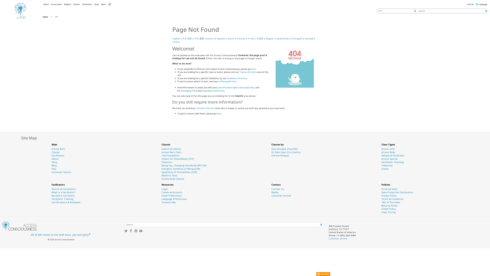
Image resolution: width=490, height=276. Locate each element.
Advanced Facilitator (393, 155)
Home (45, 16)
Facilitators (87, 4)
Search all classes (171, 149)
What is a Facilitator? (63, 192)
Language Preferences (174, 199)
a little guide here (227, 81)
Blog (54, 165)
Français (241, 38)
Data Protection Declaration (397, 192)
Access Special (389, 159)
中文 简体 (187, 38)
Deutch (210, 38)
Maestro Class (169, 175)
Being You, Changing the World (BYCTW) (184, 165)
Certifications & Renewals (66, 202)
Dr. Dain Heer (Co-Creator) (286, 152)
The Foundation (170, 155)
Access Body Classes (173, 178)
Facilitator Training (62, 199)
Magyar (270, 38)
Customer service (338, 238)
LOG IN (470, 4)
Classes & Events (248, 72)
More (103, 4)
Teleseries (387, 165)
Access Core (388, 149)
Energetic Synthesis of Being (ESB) (181, 169)
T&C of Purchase (390, 202)
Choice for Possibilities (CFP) (178, 159)
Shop (96, 4)
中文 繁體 (199, 38)
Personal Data (389, 189)
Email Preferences (172, 195)
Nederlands (283, 38)
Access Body (388, 152)
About (46, 4)
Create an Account (172, 192)
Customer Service (204, 108)
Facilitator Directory (237, 78)
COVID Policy (388, 209)
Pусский (309, 38)
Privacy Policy (389, 195)
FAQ (54, 169)
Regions (67, 4)
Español (221, 38)
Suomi (231, 38)
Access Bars (56, 4)
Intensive (167, 162)
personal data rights (228, 87)
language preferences (213, 90)
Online (385, 169)
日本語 (259, 38)
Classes (76, 4)
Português (296, 38)
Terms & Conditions (392, 199)
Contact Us (277, 189)
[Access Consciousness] (20, 11)
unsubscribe (248, 87)
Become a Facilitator (63, 195)
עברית (251, 38)
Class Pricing (388, 212)
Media (274, 192)
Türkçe (176, 41)
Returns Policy (389, 205)
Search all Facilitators (64, 189)
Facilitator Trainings (392, 162)
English (176, 38)
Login (165, 189)
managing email (189, 90)
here (253, 68)
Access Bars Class (171, 152)
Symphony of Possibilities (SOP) (179, 172)
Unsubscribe (169, 202)
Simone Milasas (280, 155)
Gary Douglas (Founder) (284, 149)
